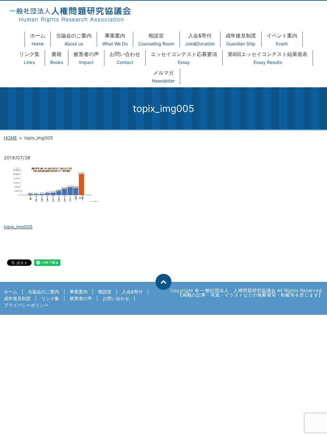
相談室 (156, 39)
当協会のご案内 (74, 39)
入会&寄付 (200, 39)
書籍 (56, 58)
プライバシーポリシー (26, 305)
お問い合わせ (125, 58)
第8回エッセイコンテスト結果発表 (268, 58)
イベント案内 (282, 39)
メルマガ (163, 76)
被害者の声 (86, 58)
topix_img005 (18, 226)
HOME (10, 137)
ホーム (37, 39)
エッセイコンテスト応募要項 (184, 58)
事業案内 (115, 39)
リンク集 (29, 58)
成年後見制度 (240, 39)
